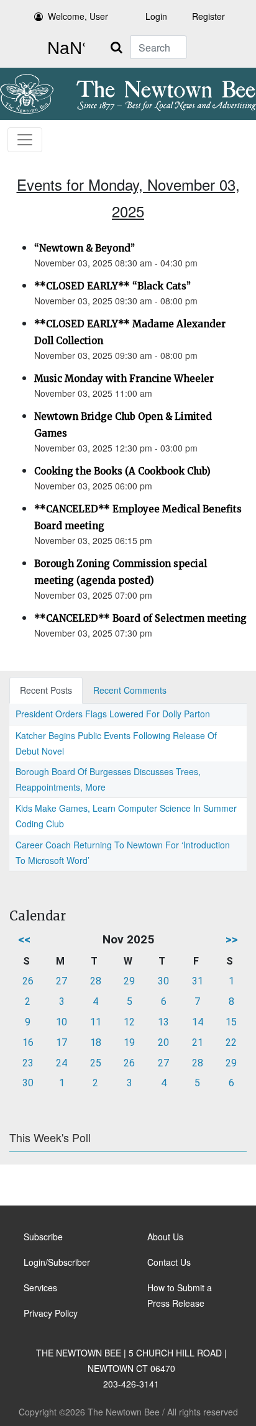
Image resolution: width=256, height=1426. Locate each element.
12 (129, 1022)
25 (95, 1063)
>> (232, 939)
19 (129, 1042)
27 (61, 981)
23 (28, 1063)
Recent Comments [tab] (130, 690)
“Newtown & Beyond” (84, 248)
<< (24, 939)
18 (95, 1042)
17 (61, 1042)
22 (231, 1042)
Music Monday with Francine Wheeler (124, 378)
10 (61, 1022)
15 (231, 1022)
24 (61, 1063)
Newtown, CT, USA (63, 48)
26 (28, 981)
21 (197, 1042)
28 (95, 981)
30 (163, 981)
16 (28, 1042)
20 (163, 1042)
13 (163, 1022)
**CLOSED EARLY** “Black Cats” (112, 286)
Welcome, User (78, 16)
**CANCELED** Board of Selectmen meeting (140, 618)
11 (95, 1022)
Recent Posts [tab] (46, 690)
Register (208, 16)
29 (129, 981)
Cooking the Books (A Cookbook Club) (122, 471)
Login (156, 16)
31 (197, 981)
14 (197, 1022)
